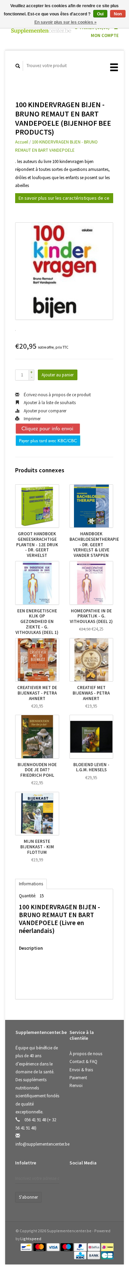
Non (118, 14)
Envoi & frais (81, 1070)
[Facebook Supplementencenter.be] (76, 1180)
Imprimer (32, 419)
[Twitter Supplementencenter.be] (90, 1180)
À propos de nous (85, 1054)
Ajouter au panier (58, 375)
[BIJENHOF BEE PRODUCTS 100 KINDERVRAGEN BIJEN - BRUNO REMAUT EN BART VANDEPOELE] (64, 271)
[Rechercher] (18, 66)
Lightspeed (30, 1238)
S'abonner (28, 1197)
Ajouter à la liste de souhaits (49, 403)
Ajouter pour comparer (44, 411)
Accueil (21, 142)
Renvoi (76, 1085)
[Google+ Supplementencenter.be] (104, 1180)
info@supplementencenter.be (42, 1144)
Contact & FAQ (83, 1061)
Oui (100, 14)
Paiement (78, 1078)
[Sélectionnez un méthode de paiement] (26, 1247)
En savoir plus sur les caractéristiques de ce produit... (64, 199)
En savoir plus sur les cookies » (65, 22)
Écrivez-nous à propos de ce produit (57, 395)
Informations (31, 884)
